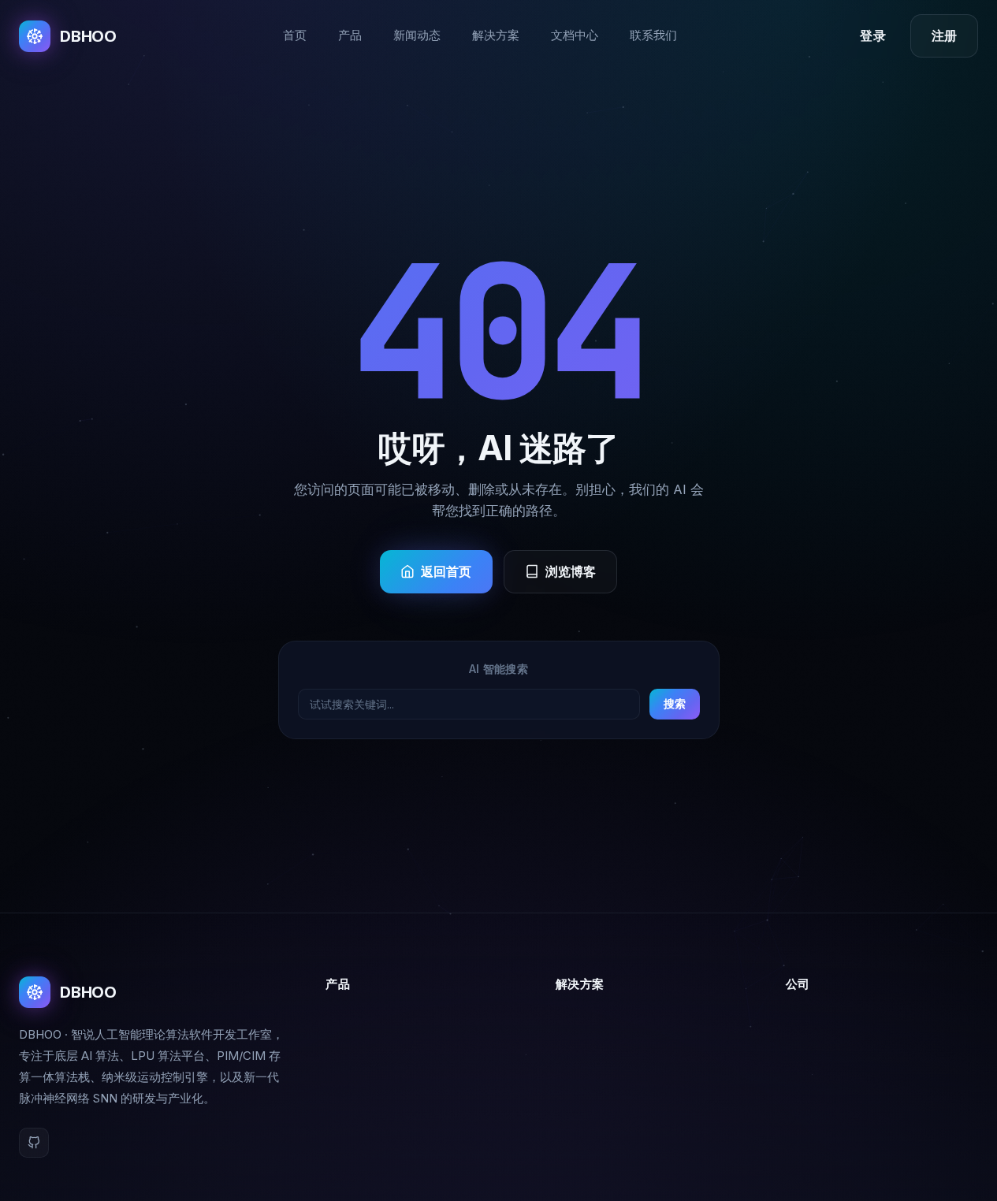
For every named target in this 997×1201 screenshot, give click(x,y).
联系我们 (653, 35)
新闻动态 (417, 35)
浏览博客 (571, 571)
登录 (872, 35)
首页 (295, 35)
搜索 (675, 704)
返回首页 (446, 571)
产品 (350, 35)
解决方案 (495, 35)
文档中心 (574, 35)
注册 (944, 35)
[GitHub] (34, 1143)
